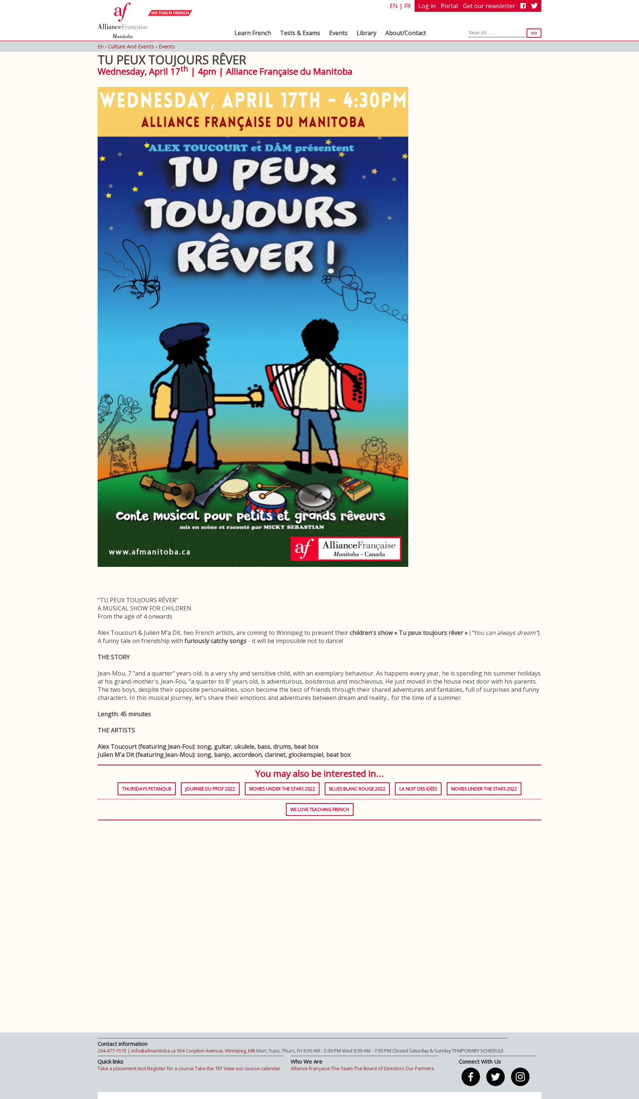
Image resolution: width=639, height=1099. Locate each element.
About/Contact (405, 33)
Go (534, 33)
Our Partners (419, 1068)
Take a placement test (122, 1068)
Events (338, 33)
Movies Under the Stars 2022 (282, 789)
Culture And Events (131, 46)
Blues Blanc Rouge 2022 (357, 789)
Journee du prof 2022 (210, 789)
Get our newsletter (489, 6)
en (394, 6)
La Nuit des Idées (418, 789)
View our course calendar (252, 1068)
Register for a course (170, 1068)
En (101, 46)
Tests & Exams (300, 33)
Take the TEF (209, 1068)
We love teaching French (319, 809)
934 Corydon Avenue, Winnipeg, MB (216, 1050)
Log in (427, 6)
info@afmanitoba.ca (153, 1050)
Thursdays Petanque (146, 789)
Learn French (252, 33)
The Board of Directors (379, 1068)
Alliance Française (310, 1068)
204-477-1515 (112, 1050)
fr (407, 6)
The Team (342, 1068)
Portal (449, 6)
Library (366, 33)
